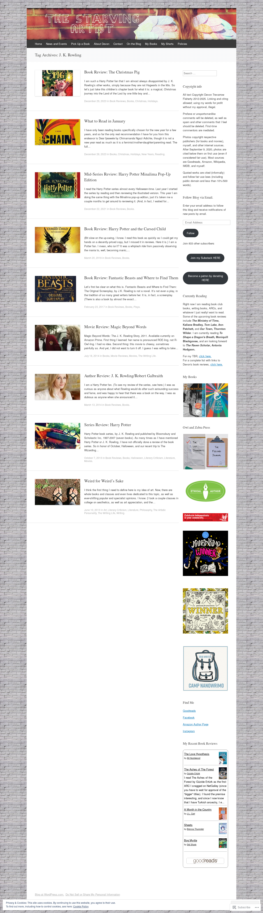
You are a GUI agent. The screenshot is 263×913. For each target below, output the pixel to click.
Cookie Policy (81, 906)
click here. (205, 356)
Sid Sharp (191, 844)
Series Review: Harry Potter (107, 424)
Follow (190, 233)
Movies (133, 355)
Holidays (153, 101)
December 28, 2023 (95, 154)
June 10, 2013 (92, 510)
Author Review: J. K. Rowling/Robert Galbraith (123, 375)
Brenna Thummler (195, 829)
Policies (182, 44)
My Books (151, 44)
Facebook (189, 717)
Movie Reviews (119, 355)
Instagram (189, 731)
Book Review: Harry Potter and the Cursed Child (125, 228)
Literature (169, 457)
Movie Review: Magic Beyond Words (115, 326)
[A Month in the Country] (223, 819)
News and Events (56, 44)
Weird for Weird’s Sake (103, 481)
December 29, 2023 (95, 101)
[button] (194, 400)
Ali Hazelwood (193, 758)
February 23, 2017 (94, 306)
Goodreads (189, 711)
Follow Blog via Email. (198, 197)
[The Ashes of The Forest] (223, 778)
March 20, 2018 (93, 257)
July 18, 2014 (91, 355)
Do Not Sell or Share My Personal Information (93, 894)
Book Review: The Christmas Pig (112, 72)
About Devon (101, 44)
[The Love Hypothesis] (223, 763)
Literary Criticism (153, 457)
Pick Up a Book (80, 44)
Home (38, 44)
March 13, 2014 (93, 404)
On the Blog (134, 44)
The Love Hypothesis (196, 754)
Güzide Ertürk (193, 773)
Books (130, 101)
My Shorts (167, 44)
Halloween (137, 457)
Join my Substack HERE (205, 258)
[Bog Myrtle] (223, 847)
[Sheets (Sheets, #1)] (223, 833)
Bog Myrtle (190, 840)
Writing (120, 513)
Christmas (140, 101)
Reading (160, 154)
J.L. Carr (191, 813)
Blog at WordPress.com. (49, 894)
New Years (148, 154)
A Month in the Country (198, 809)
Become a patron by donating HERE (205, 278)
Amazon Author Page (195, 724)
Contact (118, 44)
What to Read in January (104, 121)
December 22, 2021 (95, 209)
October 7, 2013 (93, 457)
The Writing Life (147, 355)
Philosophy (146, 510)
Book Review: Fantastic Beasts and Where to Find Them (131, 277)
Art (105, 510)
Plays (137, 306)
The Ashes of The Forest (199, 769)
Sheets (188, 825)
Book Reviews (118, 101)
